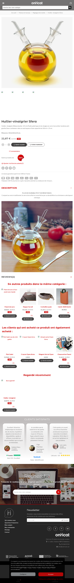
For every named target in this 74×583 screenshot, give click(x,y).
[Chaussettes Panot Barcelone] (64, 344)
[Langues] (71, 3)
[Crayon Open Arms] (28, 344)
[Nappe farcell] (28, 296)
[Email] (14, 168)
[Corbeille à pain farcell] (46, 296)
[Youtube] (68, 529)
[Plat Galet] (9, 344)
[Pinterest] (61, 529)
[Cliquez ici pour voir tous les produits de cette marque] (21, 158)
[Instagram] (49, 529)
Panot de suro (10, 307)
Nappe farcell (28, 307)
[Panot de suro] (9, 296)
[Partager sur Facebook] (6, 168)
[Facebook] (55, 529)
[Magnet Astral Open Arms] (46, 344)
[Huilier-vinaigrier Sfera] (9, 388)
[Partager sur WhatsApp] (3, 168)
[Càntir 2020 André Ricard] (64, 296)
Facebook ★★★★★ (39, 451)
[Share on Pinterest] (10, 168)
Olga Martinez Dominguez (40, 447)
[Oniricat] (37, 3)
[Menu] (3, 3)
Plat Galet (9, 354)
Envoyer (65, 520)
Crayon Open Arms (28, 354)
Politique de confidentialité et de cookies (51, 579)
